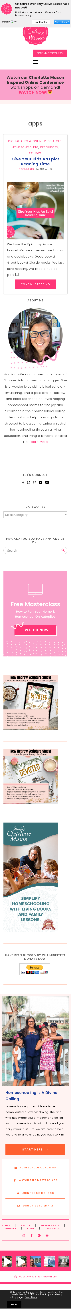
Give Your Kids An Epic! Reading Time (35, 161)
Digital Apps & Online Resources (35, 141)
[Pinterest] (34, 482)
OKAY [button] (14, 1304)
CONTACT (52, 1228)
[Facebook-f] (32, 1235)
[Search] (63, 550)
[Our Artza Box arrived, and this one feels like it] (7, 1261)
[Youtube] (47, 1235)
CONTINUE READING (35, 284)
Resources (49, 147)
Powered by (6, 21)
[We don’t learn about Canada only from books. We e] (35, 1261)
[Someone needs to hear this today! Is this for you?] (21, 1261)
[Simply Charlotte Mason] (30, 931)
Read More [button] (31, 1297)
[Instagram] (28, 482)
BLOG (31, 1228)
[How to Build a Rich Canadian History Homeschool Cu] (49, 1261)
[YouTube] (41, 482)
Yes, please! (62, 21)
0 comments (26, 169)
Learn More (38, 442)
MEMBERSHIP (50, 1225)
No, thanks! (41, 21)
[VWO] (14, 21)
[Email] (47, 482)
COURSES (10, 1228)
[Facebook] (23, 482)
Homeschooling (25, 147)
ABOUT (26, 1225)
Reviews (35, 153)
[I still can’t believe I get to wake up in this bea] (63, 1261)
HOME (6, 1225)
